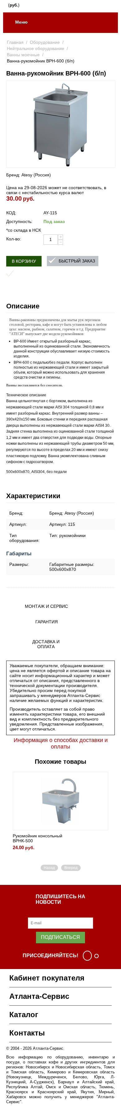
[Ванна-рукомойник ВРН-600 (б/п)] (61, 123)
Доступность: (19, 221)
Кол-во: (13, 238)
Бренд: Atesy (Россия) (28, 174)
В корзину (24, 261)
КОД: (11, 212)
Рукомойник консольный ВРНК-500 (37, 838)
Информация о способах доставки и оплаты (61, 743)
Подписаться (60, 937)
